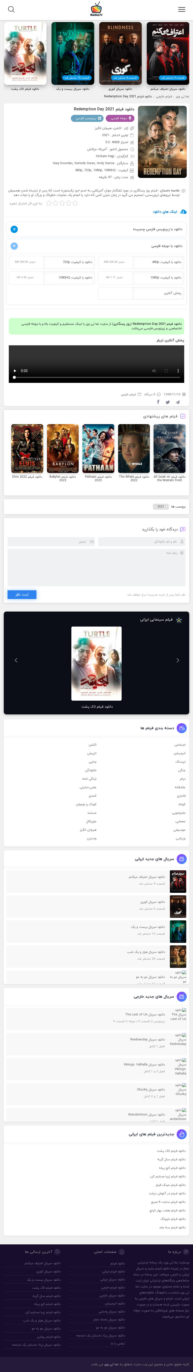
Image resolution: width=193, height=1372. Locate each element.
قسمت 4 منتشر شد (172, 78)
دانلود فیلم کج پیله (172, 1168)
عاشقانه (180, 787)
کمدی (92, 796)
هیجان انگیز (88, 830)
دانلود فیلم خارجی (113, 1287)
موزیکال (91, 821)
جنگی (181, 770)
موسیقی (179, 830)
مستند (91, 813)
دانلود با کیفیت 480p (166, 262)
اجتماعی (179, 745)
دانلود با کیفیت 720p (77, 262)
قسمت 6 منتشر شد (125, 78)
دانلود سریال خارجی (112, 1295)
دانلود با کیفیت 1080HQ (75, 278)
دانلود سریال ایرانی (112, 1279)
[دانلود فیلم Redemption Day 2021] (162, 141)
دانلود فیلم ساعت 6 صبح (168, 1202)
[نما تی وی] (96, 8)
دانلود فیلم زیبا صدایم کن (167, 1176)
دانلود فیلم (162, 1268)
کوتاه (181, 804)
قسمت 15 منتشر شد (77, 78)
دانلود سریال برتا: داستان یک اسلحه (100, 1335)
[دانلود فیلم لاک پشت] (96, 664)
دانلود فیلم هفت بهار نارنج (167, 1210)
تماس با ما (118, 1343)
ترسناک (180, 762)
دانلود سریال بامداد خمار (109, 1319)
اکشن (92, 745)
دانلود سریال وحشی (112, 1311)
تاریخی (91, 753)
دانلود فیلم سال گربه (171, 1159)
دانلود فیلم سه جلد (172, 1227)
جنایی (92, 762)
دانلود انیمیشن (115, 1303)
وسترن (91, 838)
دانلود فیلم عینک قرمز (170, 1185)
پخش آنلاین (172, 293)
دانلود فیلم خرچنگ (172, 1219)
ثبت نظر (22, 594)
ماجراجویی (178, 813)
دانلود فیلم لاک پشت (171, 1151)
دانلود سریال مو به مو (110, 1327)
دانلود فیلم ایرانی (113, 1271)
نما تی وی (182, 96)
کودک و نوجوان (86, 804)
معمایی (180, 821)
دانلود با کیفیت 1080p (165, 278)
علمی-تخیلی (88, 787)
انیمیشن (179, 753)
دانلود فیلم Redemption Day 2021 (104, 109)
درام (182, 779)
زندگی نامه (89, 779)
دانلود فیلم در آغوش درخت (167, 1193)
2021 (160, 507)
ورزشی (180, 838)
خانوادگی (90, 770)
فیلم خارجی (164, 96)
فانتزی (181, 796)
